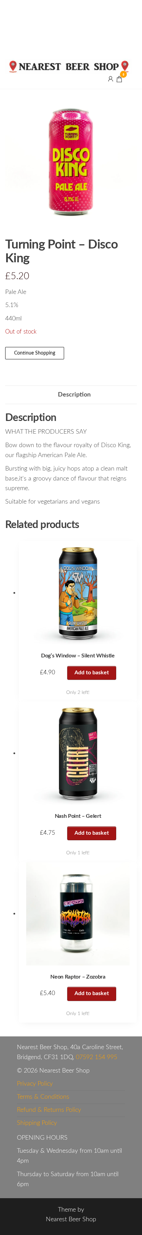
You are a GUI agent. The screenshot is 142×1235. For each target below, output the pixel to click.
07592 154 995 (96, 1057)
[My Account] (110, 78)
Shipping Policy (37, 1123)
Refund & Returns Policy (49, 1110)
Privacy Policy (35, 1084)
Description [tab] (74, 395)
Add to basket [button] (91, 672)
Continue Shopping (34, 353)
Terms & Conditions (43, 1097)
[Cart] (119, 80)
